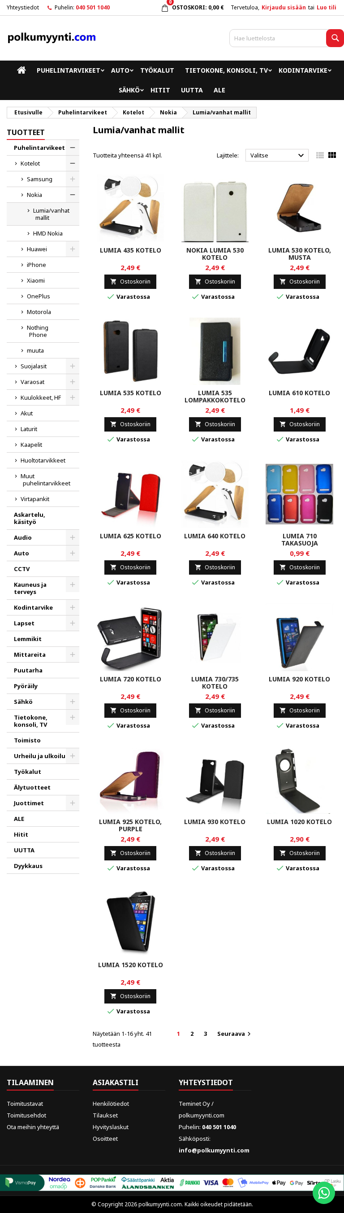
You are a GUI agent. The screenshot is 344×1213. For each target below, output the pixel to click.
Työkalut (157, 70)
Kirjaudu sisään (284, 7)
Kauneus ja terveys (30, 588)
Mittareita (30, 654)
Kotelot (30, 163)
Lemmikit (28, 639)
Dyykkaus (28, 866)
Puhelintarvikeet (68, 70)
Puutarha (28, 670)
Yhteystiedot (23, 7)
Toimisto (27, 740)
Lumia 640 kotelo (214, 536)
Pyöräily (26, 686)
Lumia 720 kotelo (130, 679)
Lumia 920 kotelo (299, 679)
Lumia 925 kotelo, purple (130, 825)
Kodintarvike (303, 70)
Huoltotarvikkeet (43, 460)
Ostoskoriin (130, 281)
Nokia (34, 195)
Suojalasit (34, 366)
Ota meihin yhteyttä (33, 1127)
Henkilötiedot (111, 1104)
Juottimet (29, 803)
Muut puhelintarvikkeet (45, 479)
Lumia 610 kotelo (299, 392)
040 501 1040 (93, 7)
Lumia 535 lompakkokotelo (215, 396)
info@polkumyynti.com (214, 1150)
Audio (23, 537)
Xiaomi (36, 280)
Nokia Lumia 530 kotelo (215, 254)
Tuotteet (26, 132)
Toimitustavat (25, 1104)
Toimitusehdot (26, 1115)
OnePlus (38, 296)
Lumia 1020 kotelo (299, 821)
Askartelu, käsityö (29, 518)
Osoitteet (105, 1138)
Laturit (29, 429)
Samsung (39, 179)
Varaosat (32, 382)
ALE (219, 90)
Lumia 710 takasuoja (299, 539)
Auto (120, 70)
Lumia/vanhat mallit (51, 214)
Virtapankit (35, 499)
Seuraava (235, 1034)
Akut (27, 413)
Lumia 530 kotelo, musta (299, 254)
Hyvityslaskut (111, 1127)
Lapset (24, 623)
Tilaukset (105, 1115)
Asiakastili (115, 1082)
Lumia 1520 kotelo (130, 964)
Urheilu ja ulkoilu (39, 756)
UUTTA (192, 90)
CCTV (22, 569)
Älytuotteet (32, 787)
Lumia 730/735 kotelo (215, 682)
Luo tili (326, 7)
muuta (35, 350)
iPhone (36, 265)
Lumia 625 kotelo (130, 536)
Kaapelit (31, 445)
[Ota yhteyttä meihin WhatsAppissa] (324, 1193)
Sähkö (129, 90)
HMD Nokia (48, 233)
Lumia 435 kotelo (130, 250)
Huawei (37, 249)
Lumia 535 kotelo (130, 392)
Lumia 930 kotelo (214, 821)
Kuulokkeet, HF (41, 397)
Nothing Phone (37, 331)
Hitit (160, 90)
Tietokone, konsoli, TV (226, 70)
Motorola (39, 312)
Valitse (278, 155)
